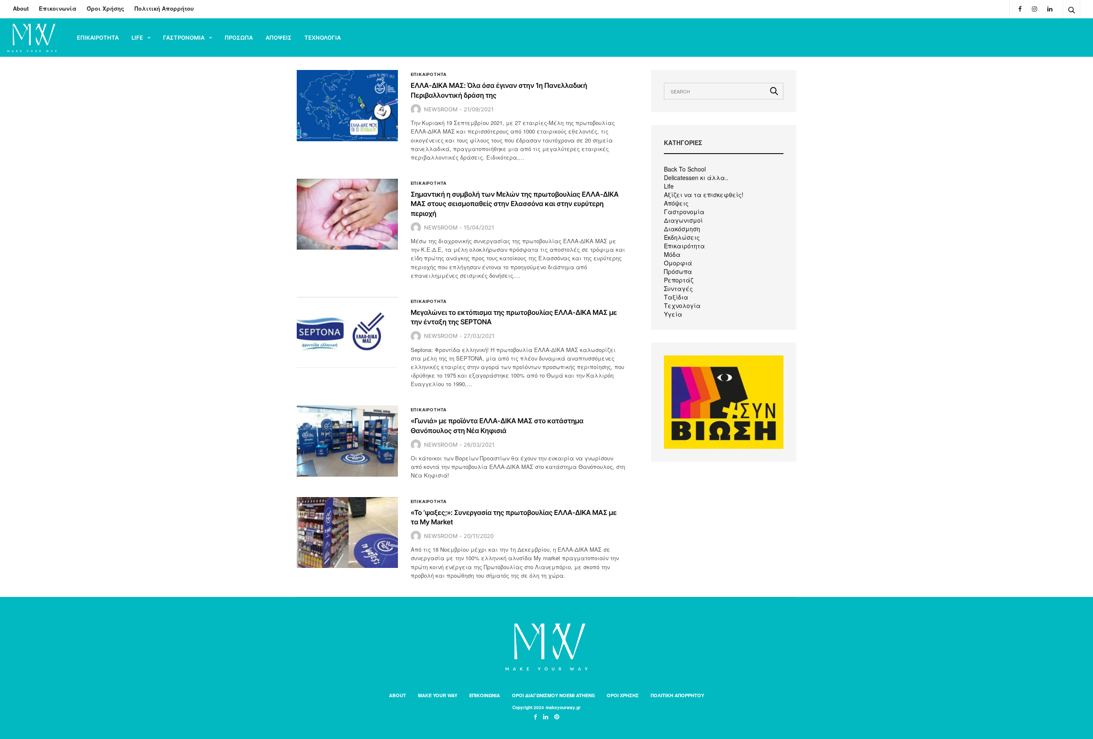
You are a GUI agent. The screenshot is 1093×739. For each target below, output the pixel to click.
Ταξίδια (676, 297)
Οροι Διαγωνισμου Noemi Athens (553, 695)
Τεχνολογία (682, 305)
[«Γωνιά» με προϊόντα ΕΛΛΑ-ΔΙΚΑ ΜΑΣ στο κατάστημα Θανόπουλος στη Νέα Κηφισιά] (347, 440)
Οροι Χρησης (623, 695)
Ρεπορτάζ (678, 280)
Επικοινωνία (57, 8)
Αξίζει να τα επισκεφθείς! (703, 195)
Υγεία (673, 314)
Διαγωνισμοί (683, 220)
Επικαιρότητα (684, 246)
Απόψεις (676, 203)
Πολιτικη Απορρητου (677, 695)
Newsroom (441, 109)
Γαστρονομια (184, 37)
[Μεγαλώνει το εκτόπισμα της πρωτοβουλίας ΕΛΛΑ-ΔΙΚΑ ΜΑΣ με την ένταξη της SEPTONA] (347, 332)
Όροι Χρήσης (105, 8)
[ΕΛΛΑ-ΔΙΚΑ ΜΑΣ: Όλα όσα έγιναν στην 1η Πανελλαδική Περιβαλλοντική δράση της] (347, 105)
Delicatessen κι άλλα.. (696, 177)
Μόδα (672, 254)
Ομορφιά (678, 263)
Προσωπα (239, 37)
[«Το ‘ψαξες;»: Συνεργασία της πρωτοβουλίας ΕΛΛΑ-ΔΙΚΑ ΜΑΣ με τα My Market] (347, 532)
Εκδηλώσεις (682, 237)
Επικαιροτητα (98, 37)
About (21, 8)
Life (137, 37)
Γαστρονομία (684, 212)
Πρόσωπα (678, 271)
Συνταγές (678, 288)
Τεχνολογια (322, 37)
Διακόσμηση (682, 229)
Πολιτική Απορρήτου (164, 8)
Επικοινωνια (484, 695)
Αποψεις (279, 37)
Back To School (685, 169)
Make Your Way (437, 695)
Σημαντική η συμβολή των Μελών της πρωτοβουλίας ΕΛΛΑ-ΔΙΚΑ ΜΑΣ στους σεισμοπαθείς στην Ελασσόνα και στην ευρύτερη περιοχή (515, 204)
